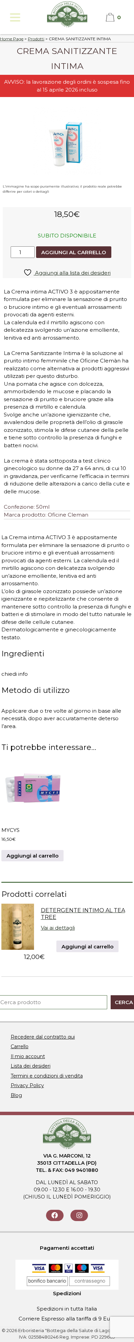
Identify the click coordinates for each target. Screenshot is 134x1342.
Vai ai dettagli (58, 928)
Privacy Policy (27, 1085)
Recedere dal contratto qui (43, 1037)
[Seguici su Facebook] (55, 1215)
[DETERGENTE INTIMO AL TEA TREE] (17, 948)
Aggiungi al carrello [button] (32, 855)
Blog (16, 1095)
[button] (14, 17)
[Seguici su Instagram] (79, 1215)
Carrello (20, 1046)
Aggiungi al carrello (73, 252)
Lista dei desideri (31, 1066)
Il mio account (28, 1056)
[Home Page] (67, 26)
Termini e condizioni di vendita (47, 1076)
